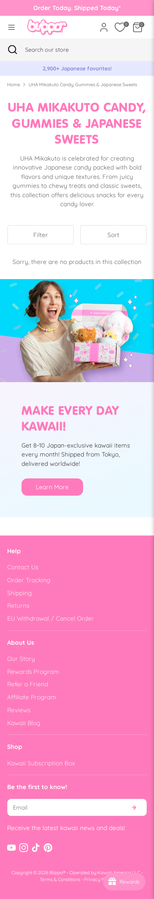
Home (13, 84)
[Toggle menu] (11, 27)
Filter (40, 234)
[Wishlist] (120, 27)
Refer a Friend (27, 684)
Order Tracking (28, 580)
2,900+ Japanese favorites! (77, 68)
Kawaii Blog (23, 723)
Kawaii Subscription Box (41, 763)
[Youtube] (11, 847)
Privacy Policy (99, 879)
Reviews (18, 710)
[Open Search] (12, 49)
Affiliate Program (31, 697)
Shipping (19, 593)
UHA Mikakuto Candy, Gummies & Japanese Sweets (83, 84)
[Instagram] (23, 847)
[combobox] (56, 49)
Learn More (52, 487)
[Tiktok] (36, 847)
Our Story (21, 658)
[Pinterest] (48, 847)
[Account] (104, 24)
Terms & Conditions (60, 879)
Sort (113, 234)
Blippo (56, 872)
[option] (77, 68)
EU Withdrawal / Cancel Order (50, 618)
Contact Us (22, 567)
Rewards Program (33, 671)
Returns (18, 605)
